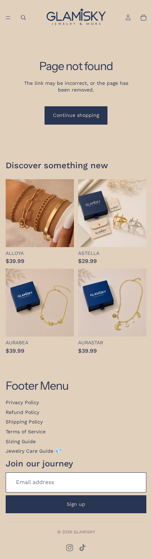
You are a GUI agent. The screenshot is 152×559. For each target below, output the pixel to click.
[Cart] (143, 17)
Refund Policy (22, 412)
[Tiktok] (82, 548)
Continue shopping (76, 115)
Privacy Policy (22, 402)
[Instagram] (69, 548)
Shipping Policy (24, 422)
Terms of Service (26, 431)
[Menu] (8, 18)
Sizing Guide (21, 441)
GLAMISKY (84, 531)
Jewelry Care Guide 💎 (33, 451)
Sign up (76, 504)
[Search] (23, 17)
